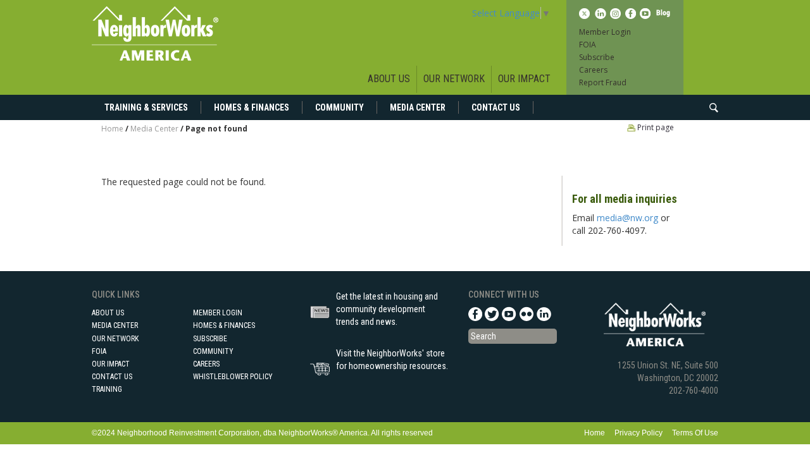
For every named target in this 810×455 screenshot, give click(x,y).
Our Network (454, 79)
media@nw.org (627, 218)
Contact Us (495, 107)
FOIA (587, 44)
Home (112, 128)
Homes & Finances (251, 107)
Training (107, 389)
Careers (593, 69)
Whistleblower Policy (233, 376)
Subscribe (596, 57)
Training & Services (146, 107)
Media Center (418, 107)
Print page (654, 127)
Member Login (605, 32)
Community (339, 107)
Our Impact (524, 79)
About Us (389, 79)
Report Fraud (602, 82)
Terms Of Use (695, 432)
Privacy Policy (638, 432)
